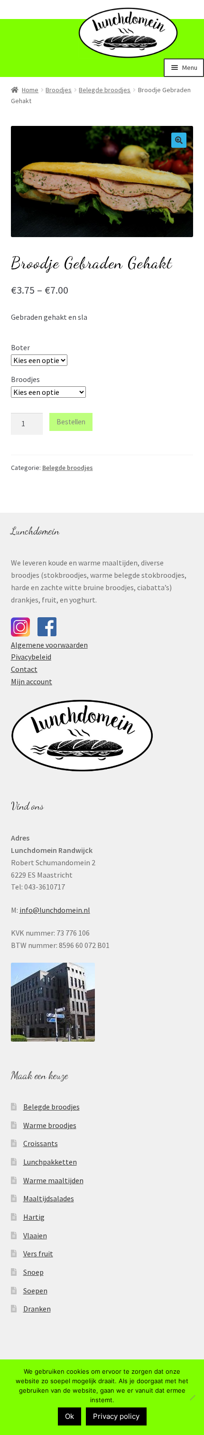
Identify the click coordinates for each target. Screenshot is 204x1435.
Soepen (35, 1290)
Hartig (34, 1217)
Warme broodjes (49, 1125)
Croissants (40, 1143)
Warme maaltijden (53, 1180)
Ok (69, 1416)
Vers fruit (38, 1253)
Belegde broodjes (104, 90)
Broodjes (59, 90)
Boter (20, 347)
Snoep (33, 1272)
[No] (192, 1397)
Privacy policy (116, 1416)
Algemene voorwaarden (49, 645)
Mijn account (31, 681)
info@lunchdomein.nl (54, 910)
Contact (24, 669)
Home (30, 90)
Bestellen (70, 421)
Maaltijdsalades (48, 1198)
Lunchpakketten (50, 1162)
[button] (178, 140)
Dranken (37, 1308)
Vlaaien (35, 1235)
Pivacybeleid (31, 656)
